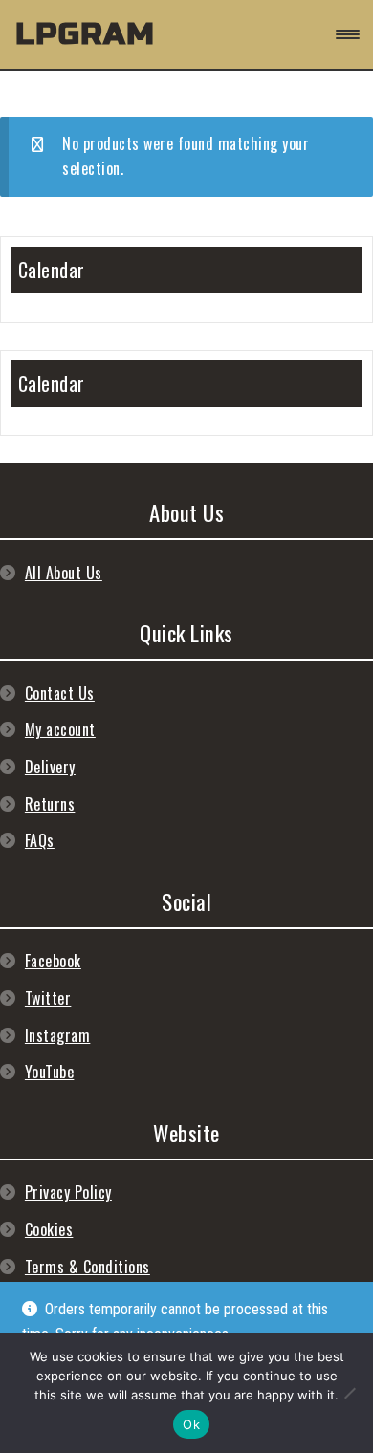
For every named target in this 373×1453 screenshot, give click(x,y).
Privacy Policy (68, 1192)
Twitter (48, 998)
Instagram (58, 1035)
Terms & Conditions (87, 1266)
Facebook (53, 960)
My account (60, 729)
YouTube (50, 1071)
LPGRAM (85, 34)
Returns (50, 803)
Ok (191, 1424)
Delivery (50, 766)
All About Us (63, 572)
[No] (349, 1392)
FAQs (40, 840)
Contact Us (60, 693)
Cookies (49, 1229)
